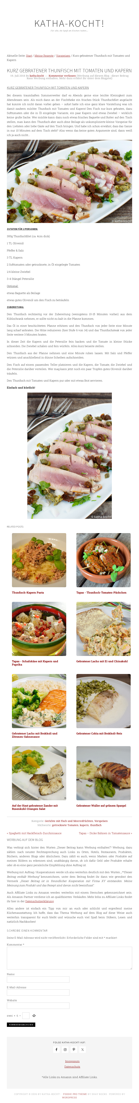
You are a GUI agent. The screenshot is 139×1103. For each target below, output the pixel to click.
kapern (84, 825)
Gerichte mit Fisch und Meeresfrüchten (69, 821)
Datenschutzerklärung (39, 901)
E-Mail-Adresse (16, 987)
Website (12, 1000)
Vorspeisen (101, 821)
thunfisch (96, 825)
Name (10, 974)
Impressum (72, 1061)
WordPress (69, 1097)
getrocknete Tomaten (65, 825)
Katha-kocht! (69, 23)
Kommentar (15, 944)
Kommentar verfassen (62, 75)
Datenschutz (72, 1066)
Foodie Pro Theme (75, 1094)
